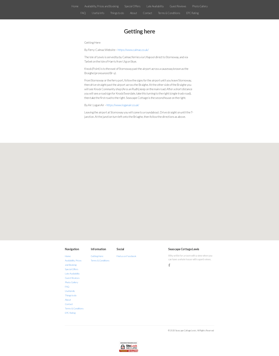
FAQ (83, 13)
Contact (147, 13)
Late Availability (155, 6)
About (133, 13)
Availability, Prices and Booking (101, 6)
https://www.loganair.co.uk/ (123, 105)
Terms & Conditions (169, 13)
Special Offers (132, 6)
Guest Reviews (178, 6)
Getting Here (97, 256)
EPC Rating (192, 13)
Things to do (117, 13)
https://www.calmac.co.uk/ (133, 50)
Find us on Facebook (126, 256)
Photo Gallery (199, 6)
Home (74, 6)
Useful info (98, 13)
